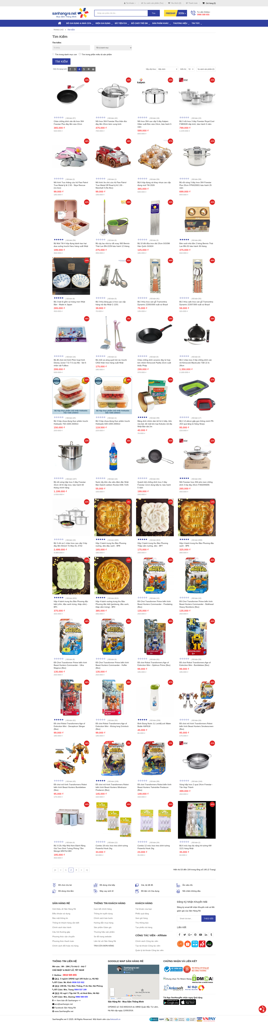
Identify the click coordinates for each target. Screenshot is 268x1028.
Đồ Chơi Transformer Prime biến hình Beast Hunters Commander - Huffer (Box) (112, 665)
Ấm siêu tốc (187, 885)
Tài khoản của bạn (143, 909)
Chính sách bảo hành (61, 927)
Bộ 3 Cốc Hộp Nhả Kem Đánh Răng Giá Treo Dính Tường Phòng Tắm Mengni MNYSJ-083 (69, 848)
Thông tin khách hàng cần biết (65, 923)
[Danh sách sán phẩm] (88, 69)
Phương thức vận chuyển (63, 936)
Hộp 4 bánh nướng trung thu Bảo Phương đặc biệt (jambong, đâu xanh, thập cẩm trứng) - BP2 (112, 604)
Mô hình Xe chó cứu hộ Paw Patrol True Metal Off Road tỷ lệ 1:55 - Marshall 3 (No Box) (111, 185)
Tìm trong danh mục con (66, 54)
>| (87, 870)
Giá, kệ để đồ (147, 885)
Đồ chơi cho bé (65, 885)
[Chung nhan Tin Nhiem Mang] (177, 978)
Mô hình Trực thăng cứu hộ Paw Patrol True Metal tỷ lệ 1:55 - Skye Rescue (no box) (71, 185)
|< (55, 870)
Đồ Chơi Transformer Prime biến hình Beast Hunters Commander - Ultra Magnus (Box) (70, 665)
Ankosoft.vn (115, 1019)
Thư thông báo (142, 923)
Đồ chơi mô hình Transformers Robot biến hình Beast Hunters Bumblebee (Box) (70, 787)
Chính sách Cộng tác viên (146, 941)
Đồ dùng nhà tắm (66, 891)
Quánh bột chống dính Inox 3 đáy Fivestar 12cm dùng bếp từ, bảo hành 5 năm (154, 485)
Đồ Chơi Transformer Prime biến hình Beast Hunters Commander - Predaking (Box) (154, 604)
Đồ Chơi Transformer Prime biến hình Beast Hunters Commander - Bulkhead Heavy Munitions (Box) (196, 604)
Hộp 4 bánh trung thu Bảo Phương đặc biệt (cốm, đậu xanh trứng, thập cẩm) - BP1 (71, 604)
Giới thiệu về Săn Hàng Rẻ (64, 909)
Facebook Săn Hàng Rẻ (65, 1008)
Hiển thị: (183, 69)
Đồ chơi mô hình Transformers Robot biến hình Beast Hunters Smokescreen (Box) (196, 726)
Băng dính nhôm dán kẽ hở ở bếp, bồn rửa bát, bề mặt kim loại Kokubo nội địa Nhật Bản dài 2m (154, 424)
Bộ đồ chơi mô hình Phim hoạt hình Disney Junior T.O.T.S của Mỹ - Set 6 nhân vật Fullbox (70, 363)
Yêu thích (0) (176, 3)
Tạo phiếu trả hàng (143, 927)
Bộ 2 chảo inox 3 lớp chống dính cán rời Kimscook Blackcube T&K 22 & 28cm (195, 363)
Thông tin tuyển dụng (103, 913)
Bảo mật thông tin (60, 918)
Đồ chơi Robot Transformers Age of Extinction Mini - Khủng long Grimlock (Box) (112, 726)
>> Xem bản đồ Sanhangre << (67, 1000)
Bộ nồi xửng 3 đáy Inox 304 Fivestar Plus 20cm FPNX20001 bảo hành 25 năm (195, 185)
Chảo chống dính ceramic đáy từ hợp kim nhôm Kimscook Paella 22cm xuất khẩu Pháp (154, 363)
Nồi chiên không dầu (191, 891)
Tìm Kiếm (71, 30)
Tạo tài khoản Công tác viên (147, 946)
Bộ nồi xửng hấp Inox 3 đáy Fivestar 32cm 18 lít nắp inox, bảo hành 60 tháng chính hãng (70, 485)
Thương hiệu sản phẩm (104, 932)
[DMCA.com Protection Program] (202, 978)
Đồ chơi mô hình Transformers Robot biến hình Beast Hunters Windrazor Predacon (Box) (112, 787)
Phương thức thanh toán (63, 941)
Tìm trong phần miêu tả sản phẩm (97, 54)
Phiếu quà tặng (142, 913)
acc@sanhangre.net (64, 1004)
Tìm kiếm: (57, 42)
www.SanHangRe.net (64, 1011)
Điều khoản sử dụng (61, 913)
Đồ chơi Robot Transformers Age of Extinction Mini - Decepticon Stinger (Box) (69, 726)
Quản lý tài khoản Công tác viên (149, 950)
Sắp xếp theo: (151, 69)
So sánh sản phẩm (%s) (153, 3)
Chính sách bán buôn (103, 918)
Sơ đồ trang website (103, 936)
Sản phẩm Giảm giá (102, 927)
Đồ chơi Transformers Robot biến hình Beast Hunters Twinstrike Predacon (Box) (154, 787)
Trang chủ (58, 30)
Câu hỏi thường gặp (61, 932)
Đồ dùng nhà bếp (107, 885)
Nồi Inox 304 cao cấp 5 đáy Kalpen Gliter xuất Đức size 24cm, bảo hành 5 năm (154, 124)
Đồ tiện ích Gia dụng (150, 891)
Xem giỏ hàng (141, 918)
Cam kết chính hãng (103, 909)
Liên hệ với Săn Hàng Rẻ (105, 941)
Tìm (153, 13)
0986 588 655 (203, 14)
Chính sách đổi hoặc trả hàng (65, 946)
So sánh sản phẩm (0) (206, 69)
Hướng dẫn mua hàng (103, 923)
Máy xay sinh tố (106, 891)
